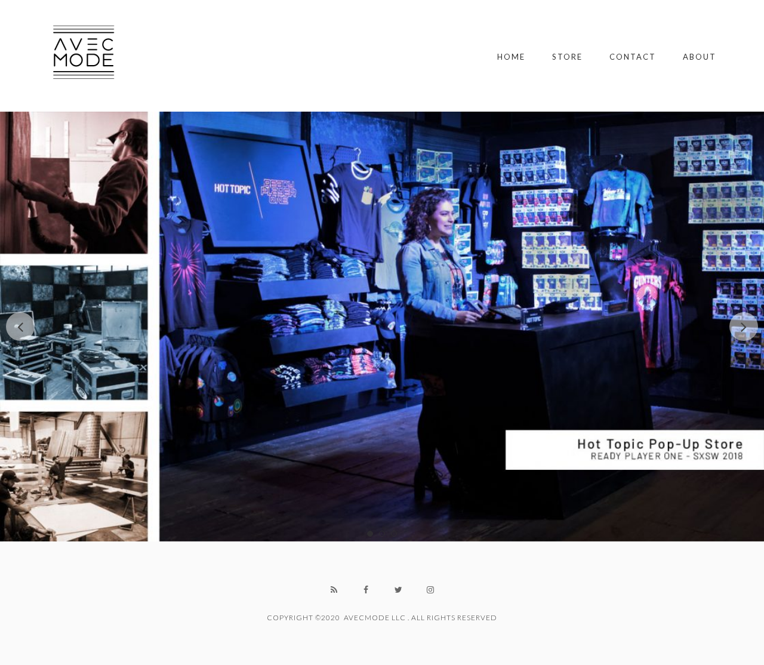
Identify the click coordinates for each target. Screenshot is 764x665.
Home (511, 56)
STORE (567, 56)
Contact (632, 56)
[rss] (334, 590)
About (699, 56)
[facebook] (366, 590)
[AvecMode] (83, 56)
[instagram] (430, 590)
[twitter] (398, 590)
